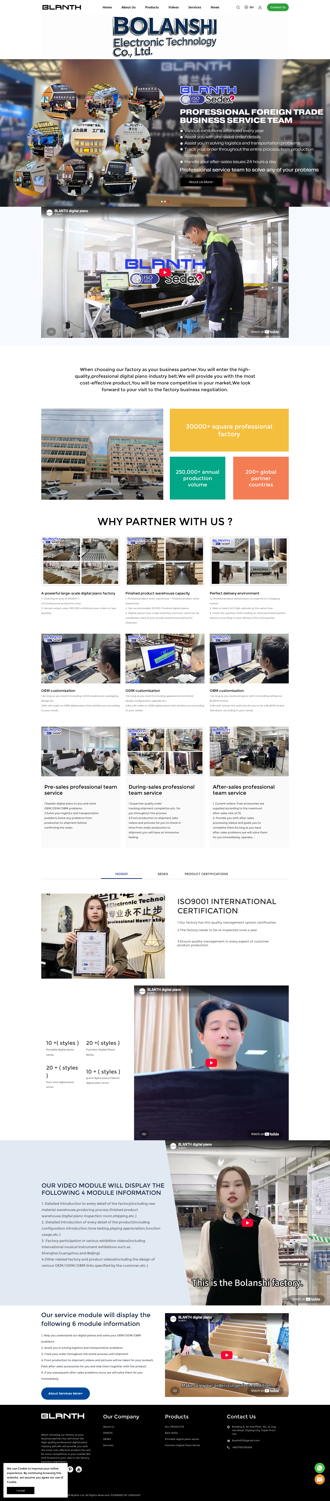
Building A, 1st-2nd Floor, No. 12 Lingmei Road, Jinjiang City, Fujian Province (254, 1430)
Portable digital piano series (182, 1439)
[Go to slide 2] (165, 201)
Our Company (121, 1416)
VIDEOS (108, 1432)
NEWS (107, 1439)
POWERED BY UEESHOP (125, 1495)
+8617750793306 (242, 1447)
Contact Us (277, 7)
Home (107, 7)
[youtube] (79, 1469)
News (215, 7)
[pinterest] (70, 1469)
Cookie (22, 1468)
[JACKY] (320, 1468)
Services (194, 7)
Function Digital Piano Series (182, 1445)
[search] (238, 8)
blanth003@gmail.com (246, 1440)
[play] (211, 1062)
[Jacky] (320, 1479)
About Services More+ (65, 1393)
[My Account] (260, 7)
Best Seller (171, 1432)
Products (152, 7)
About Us (129, 7)
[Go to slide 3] (168, 201)
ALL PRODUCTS (174, 1426)
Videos (173, 7)
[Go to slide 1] (162, 201)
